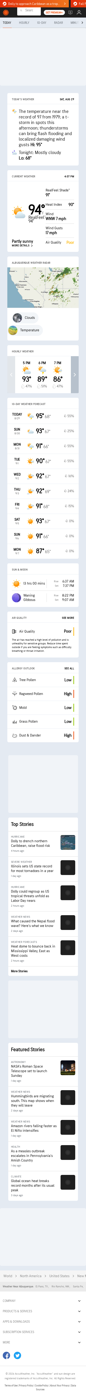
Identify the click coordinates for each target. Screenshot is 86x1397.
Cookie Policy (42, 1385)
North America (31, 1276)
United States (59, 1276)
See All (69, 668)
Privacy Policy (26, 1385)
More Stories (19, 971)
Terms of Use (11, 1385)
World (7, 1276)
